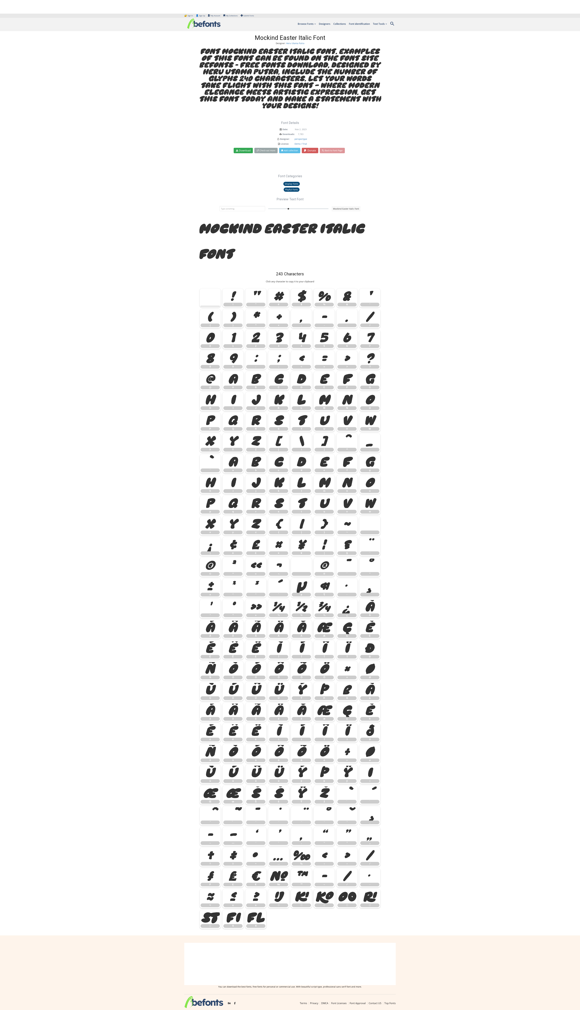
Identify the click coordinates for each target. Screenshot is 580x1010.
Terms (303, 1003)
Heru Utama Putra (295, 43)
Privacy (314, 1003)
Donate (311, 150)
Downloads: (288, 134)
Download (245, 150)
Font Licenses (339, 1003)
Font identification (359, 24)
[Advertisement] (290, 964)
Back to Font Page (334, 150)
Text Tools (379, 24)
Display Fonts (291, 183)
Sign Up (200, 15)
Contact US (375, 1003)
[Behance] (229, 1003)
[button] (392, 24)
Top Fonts (390, 1003)
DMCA (324, 1003)
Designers (324, 24)
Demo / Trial (301, 143)
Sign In (188, 15)
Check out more (267, 150)
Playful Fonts (291, 189)
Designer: (285, 139)
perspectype (301, 139)
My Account (215, 15)
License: (285, 143)
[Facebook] (234, 1003)
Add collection (291, 150)
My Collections (232, 15)
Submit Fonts (248, 15)
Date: (285, 129)
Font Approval (358, 1003)
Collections (339, 24)
